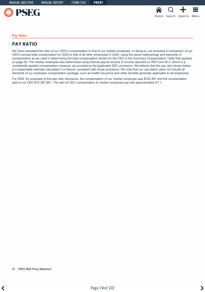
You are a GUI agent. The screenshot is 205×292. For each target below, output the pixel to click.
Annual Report (52, 3)
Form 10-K (79, 3)
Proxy (98, 3)
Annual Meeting (21, 3)
